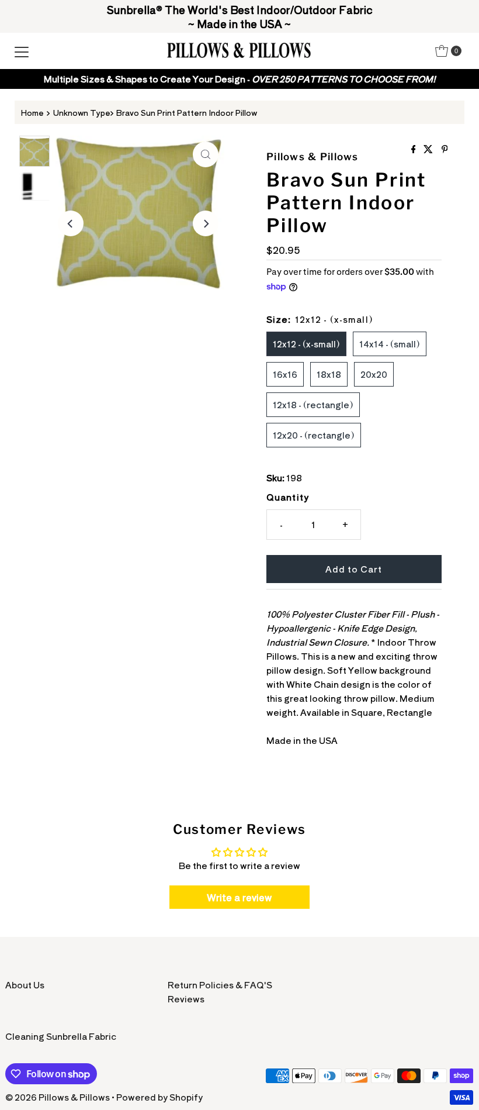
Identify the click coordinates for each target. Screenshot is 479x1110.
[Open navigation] (21, 51)
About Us (24, 984)
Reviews (186, 998)
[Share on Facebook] (414, 149)
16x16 (285, 374)
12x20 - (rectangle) (314, 435)
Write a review (239, 897)
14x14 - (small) (389, 343)
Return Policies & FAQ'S (220, 984)
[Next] (205, 223)
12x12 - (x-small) (306, 343)
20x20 (373, 374)
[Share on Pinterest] (445, 149)
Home (32, 112)
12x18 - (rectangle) (313, 404)
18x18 (329, 374)
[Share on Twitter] (429, 149)
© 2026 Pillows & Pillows (57, 1097)
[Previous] (71, 223)
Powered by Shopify (159, 1097)
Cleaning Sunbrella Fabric (60, 1036)
